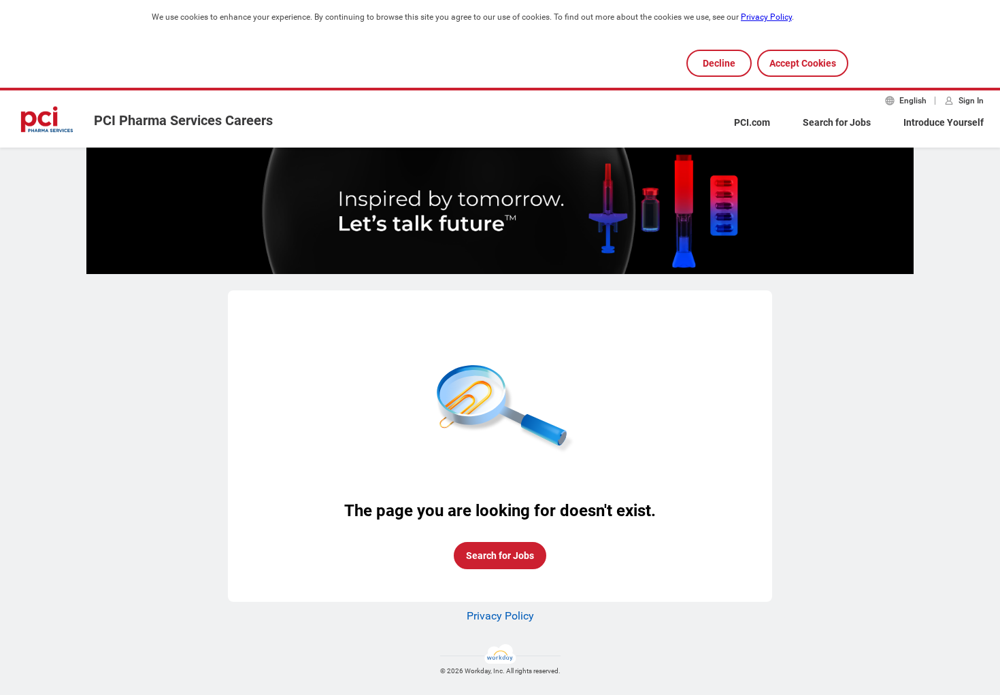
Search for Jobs (837, 122)
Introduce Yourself (943, 122)
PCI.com (752, 122)
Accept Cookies (802, 63)
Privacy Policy (766, 17)
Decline (719, 63)
